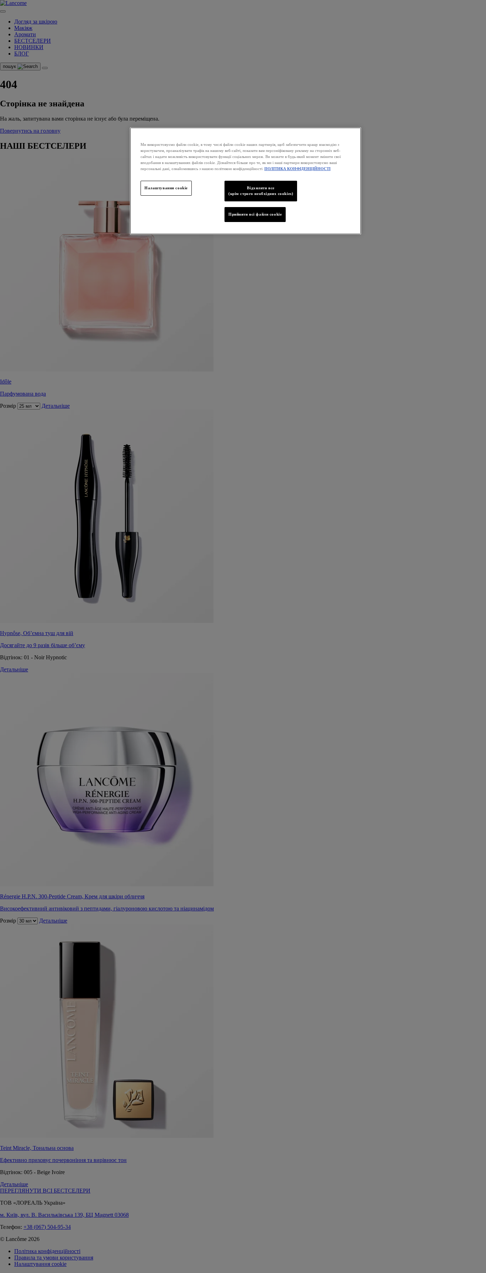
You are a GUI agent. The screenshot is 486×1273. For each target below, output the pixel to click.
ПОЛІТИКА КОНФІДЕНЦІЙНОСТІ (297, 169)
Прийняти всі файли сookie (255, 214)
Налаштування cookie (166, 188)
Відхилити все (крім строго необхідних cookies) (260, 191)
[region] (245, 180)
